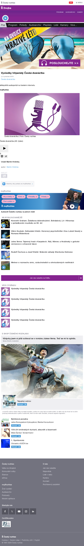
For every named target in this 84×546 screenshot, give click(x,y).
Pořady (23, 25)
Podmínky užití (27, 540)
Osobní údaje (15, 540)
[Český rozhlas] (8, 2)
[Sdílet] (6, 156)
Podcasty (6, 495)
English (37, 540)
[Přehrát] (4, 148)
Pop (3, 25)
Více (73, 25)
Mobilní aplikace (8, 499)
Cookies (5, 540)
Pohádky (31, 197)
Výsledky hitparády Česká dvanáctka (27, 288)
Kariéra (46, 478)
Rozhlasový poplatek (51, 484)
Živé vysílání (7, 201)
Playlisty (47, 25)
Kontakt (46, 481)
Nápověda (47, 471)
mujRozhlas (6, 191)
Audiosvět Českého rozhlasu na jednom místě (18, 212)
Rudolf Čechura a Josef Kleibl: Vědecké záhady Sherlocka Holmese (42, 252)
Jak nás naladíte (49, 468)
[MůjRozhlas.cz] (4, 90)
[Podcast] (2, 156)
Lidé (56, 25)
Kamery (80, 12)
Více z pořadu (9, 285)
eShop (4, 478)
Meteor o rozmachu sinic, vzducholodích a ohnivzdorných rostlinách (42, 262)
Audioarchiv (70, 12)
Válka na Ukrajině (9, 468)
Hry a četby (7, 197)
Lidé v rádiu (47, 475)
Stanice (5, 475)
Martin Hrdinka (12, 167)
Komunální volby (8, 471)
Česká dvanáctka (8, 79)
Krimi (20, 197)
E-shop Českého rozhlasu (15, 334)
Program (59, 12)
